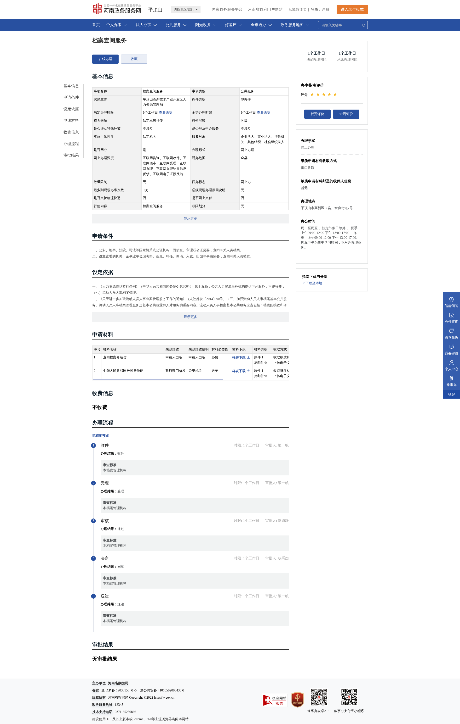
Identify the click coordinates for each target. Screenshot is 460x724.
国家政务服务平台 (227, 9)
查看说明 (165, 112)
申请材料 (71, 120)
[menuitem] (96, 25)
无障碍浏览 (298, 9)
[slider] (324, 94)
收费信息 (71, 132)
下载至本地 (313, 283)
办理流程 (71, 144)
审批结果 (71, 155)
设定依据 (71, 109)
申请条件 (71, 97)
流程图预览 (100, 436)
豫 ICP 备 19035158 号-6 (119, 690)
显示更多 (190, 218)
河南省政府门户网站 (265, 9)
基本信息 (71, 86)
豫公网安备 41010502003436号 (162, 690)
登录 (314, 9)
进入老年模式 (352, 9)
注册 (325, 9)
